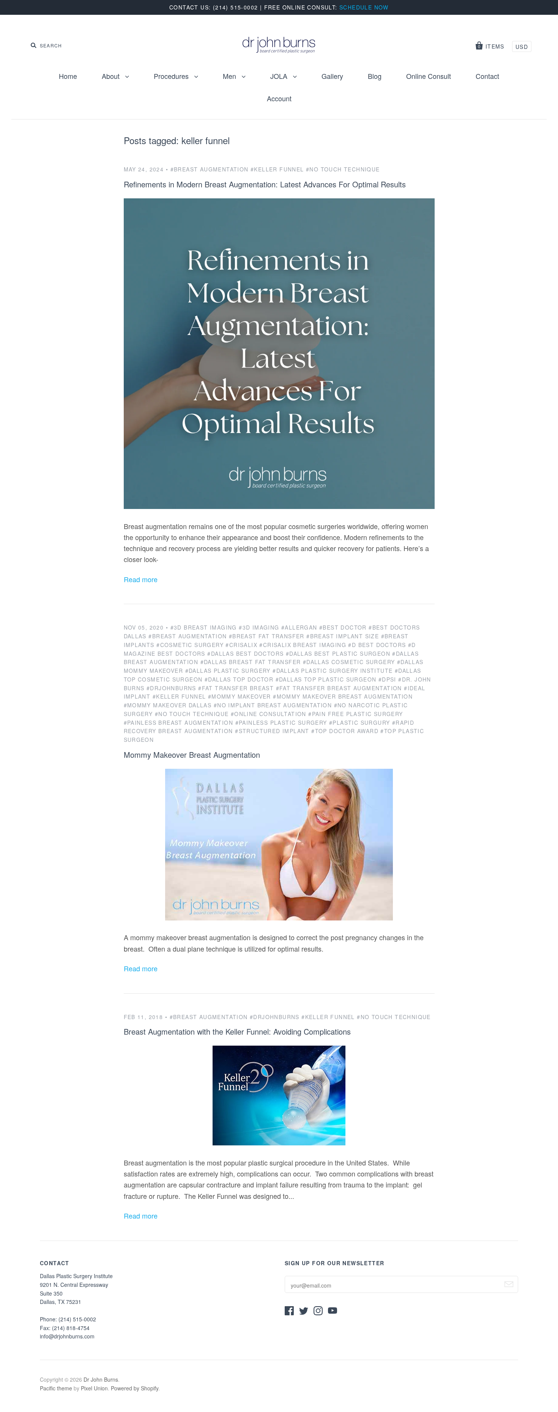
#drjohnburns (171, 688)
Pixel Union (94, 1388)
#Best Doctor (343, 627)
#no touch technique (343, 169)
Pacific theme (56, 1388)
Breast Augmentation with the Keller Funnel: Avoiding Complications (237, 1031)
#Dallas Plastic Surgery (228, 670)
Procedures (172, 76)
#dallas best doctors (245, 653)
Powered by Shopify (134, 1388)
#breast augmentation (209, 169)
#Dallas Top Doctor (239, 679)
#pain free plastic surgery (355, 714)
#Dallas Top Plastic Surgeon (326, 679)
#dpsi (387, 679)
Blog (374, 76)
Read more (141, 579)
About (111, 76)
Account (279, 98)
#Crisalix (241, 645)
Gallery (332, 76)
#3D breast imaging (203, 627)
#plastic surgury (359, 722)
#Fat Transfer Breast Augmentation (339, 688)
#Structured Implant (272, 731)
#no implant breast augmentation (273, 705)
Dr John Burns (101, 1379)
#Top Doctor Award (344, 731)
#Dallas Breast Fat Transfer (250, 662)
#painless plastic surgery (281, 722)
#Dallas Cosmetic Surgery (349, 662)
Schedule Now (364, 7)
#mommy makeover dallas (168, 705)
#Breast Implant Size (342, 636)
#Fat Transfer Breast (236, 688)
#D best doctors (377, 645)
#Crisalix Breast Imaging (302, 645)
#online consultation (268, 714)
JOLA (279, 76)
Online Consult (428, 76)
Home (68, 76)
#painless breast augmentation (178, 722)
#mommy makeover (239, 696)
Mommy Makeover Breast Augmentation (192, 754)
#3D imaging (259, 627)
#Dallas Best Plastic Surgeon (338, 653)
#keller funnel (277, 169)
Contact (487, 76)
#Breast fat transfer (266, 636)
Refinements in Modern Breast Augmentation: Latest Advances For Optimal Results (265, 184)
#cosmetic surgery (190, 645)
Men (230, 76)
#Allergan (299, 627)
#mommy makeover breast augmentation (343, 696)
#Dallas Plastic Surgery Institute (332, 670)
